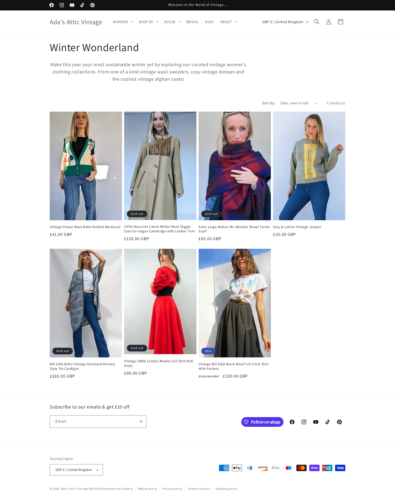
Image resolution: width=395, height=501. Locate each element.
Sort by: (268, 103)
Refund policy (147, 489)
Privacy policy (172, 489)
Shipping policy (227, 489)
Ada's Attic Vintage (74, 489)
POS (91, 489)
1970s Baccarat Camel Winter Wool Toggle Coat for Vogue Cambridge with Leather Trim (159, 229)
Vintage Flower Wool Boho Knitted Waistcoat (85, 227)
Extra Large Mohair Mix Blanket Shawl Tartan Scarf (234, 229)
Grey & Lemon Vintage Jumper (297, 227)
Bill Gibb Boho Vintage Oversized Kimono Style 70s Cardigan (82, 366)
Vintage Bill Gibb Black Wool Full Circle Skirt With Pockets (234, 366)
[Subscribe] (140, 421)
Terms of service (199, 489)
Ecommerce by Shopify (117, 489)
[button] (122, 21)
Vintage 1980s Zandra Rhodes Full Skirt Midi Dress (158, 363)
